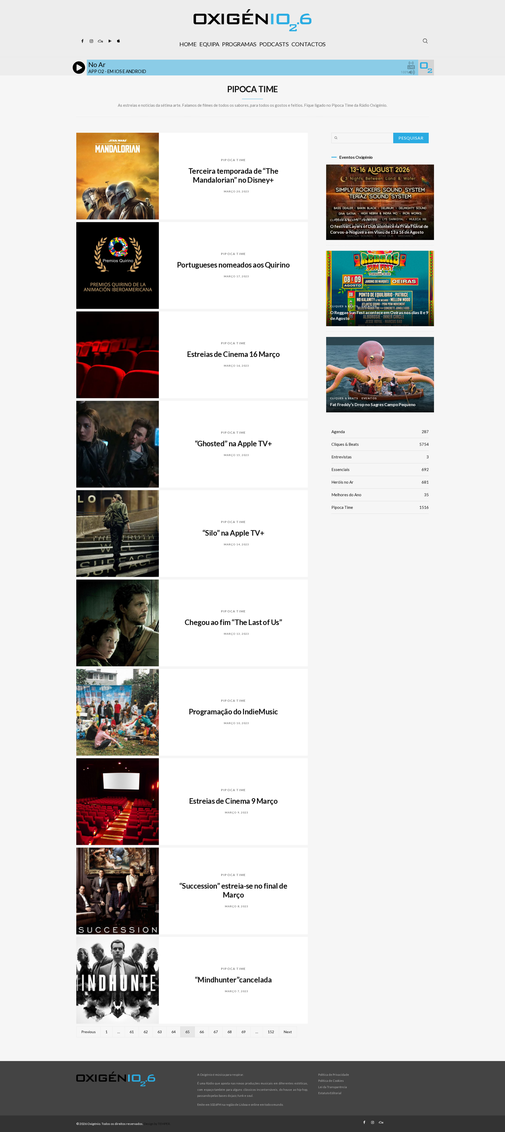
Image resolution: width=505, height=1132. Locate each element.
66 (202, 1031)
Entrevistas (380, 456)
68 (230, 1031)
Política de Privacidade (333, 1074)
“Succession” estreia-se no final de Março (233, 890)
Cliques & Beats (344, 220)
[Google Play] (109, 41)
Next (288, 1031)
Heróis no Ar (380, 482)
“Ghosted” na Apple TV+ (233, 443)
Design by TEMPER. (157, 1124)
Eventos (369, 220)
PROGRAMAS (239, 44)
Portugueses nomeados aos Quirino (233, 264)
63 (160, 1031)
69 (243, 1031)
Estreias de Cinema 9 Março (233, 800)
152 (271, 1031)
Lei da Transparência (332, 1087)
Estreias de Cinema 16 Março (233, 354)
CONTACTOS (308, 44)
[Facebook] (82, 41)
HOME (187, 44)
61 (132, 1031)
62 (146, 1031)
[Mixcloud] (100, 41)
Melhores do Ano (380, 494)
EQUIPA (209, 44)
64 (173, 1031)
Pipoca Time (233, 160)
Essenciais (380, 469)
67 (216, 1031)
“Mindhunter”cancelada (233, 979)
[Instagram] (91, 41)
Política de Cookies (331, 1080)
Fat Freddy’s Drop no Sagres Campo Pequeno (373, 404)
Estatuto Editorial (329, 1093)
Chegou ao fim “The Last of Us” (233, 622)
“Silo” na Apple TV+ (233, 532)
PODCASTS (274, 44)
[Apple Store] (118, 41)
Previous (88, 1031)
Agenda (380, 431)
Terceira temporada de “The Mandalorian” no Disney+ (233, 175)
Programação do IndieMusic (233, 711)
